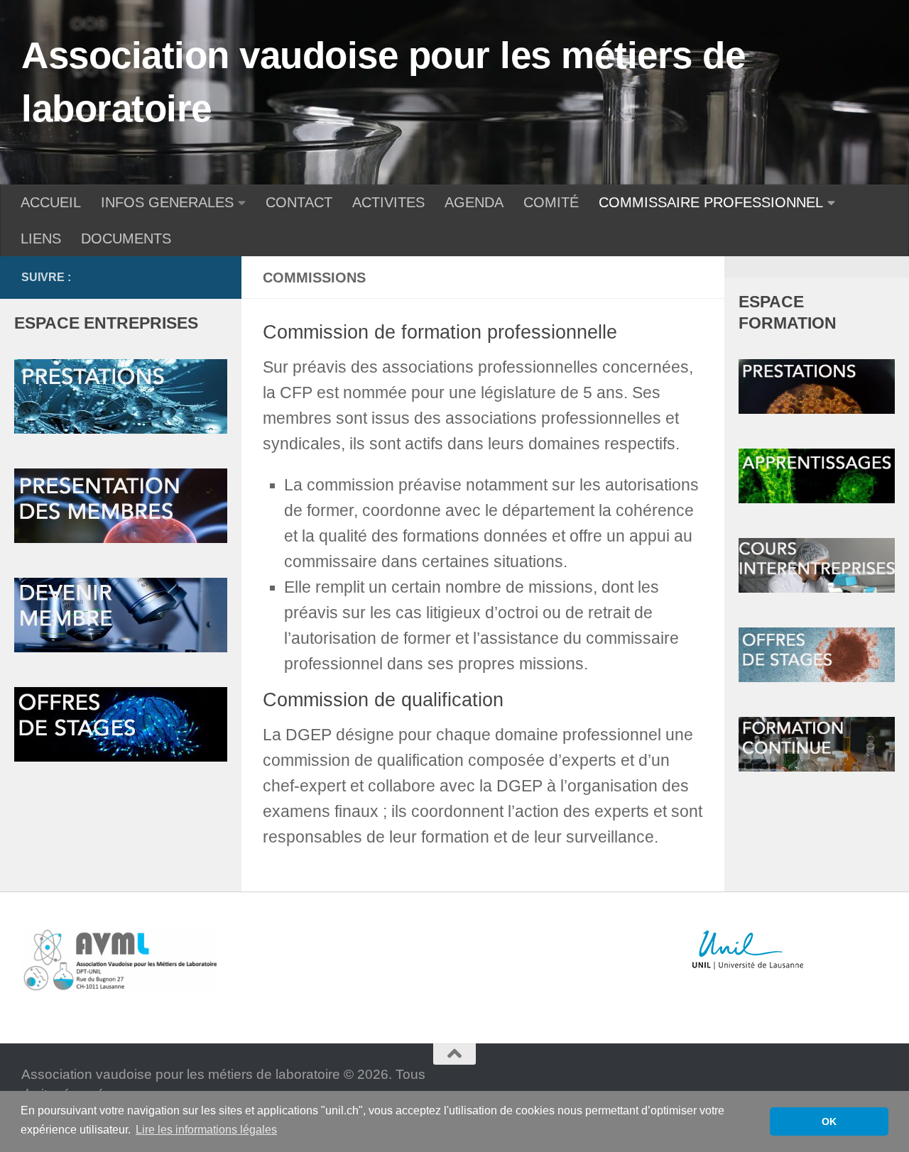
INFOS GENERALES (167, 202)
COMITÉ (551, 202)
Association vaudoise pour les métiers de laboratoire (383, 81)
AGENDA (474, 202)
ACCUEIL (51, 202)
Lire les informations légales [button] (206, 1130)
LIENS (41, 238)
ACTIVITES (388, 202)
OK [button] (829, 1121)
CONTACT (299, 202)
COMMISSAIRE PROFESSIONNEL (711, 202)
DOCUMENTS (126, 238)
